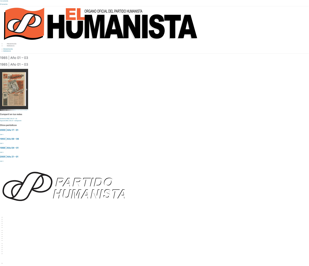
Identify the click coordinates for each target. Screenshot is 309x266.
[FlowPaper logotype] (4, 110)
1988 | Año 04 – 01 (9, 148)
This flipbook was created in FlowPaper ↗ (20, 109)
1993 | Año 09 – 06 (9, 139)
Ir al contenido (4, 1)
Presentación (11, 44)
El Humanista (3, 4)
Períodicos (10, 46)
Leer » (2, 134)
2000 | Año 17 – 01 (9, 130)
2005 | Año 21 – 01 (9, 156)
